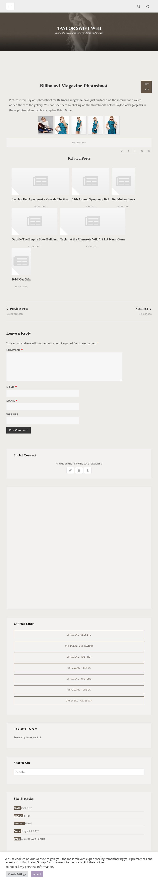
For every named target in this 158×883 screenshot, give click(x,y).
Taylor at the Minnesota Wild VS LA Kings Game (92, 239)
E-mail (28, 823)
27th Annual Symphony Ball (90, 199)
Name (11, 387)
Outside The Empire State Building (34, 239)
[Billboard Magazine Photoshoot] (121, 151)
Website (12, 414)
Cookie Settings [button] (17, 874)
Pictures (81, 142)
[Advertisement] (79, 65)
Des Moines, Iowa (123, 199)
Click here (26, 808)
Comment (14, 350)
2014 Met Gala (21, 279)
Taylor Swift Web (79, 28)
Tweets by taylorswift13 (27, 737)
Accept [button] (37, 874)
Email (11, 401)
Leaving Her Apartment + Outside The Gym (40, 199)
